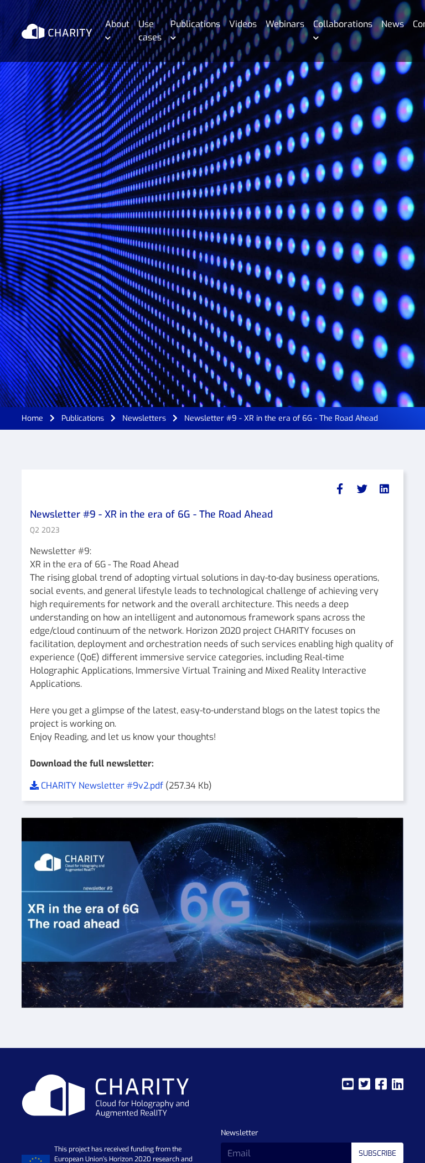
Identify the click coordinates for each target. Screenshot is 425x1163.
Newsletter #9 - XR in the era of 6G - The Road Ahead (281, 418)
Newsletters (144, 418)
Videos (243, 24)
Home (32, 418)
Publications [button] (195, 24)
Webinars (285, 24)
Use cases (150, 30)
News (392, 24)
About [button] (117, 24)
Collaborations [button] (342, 24)
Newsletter (239, 1133)
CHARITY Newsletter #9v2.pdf (102, 785)
